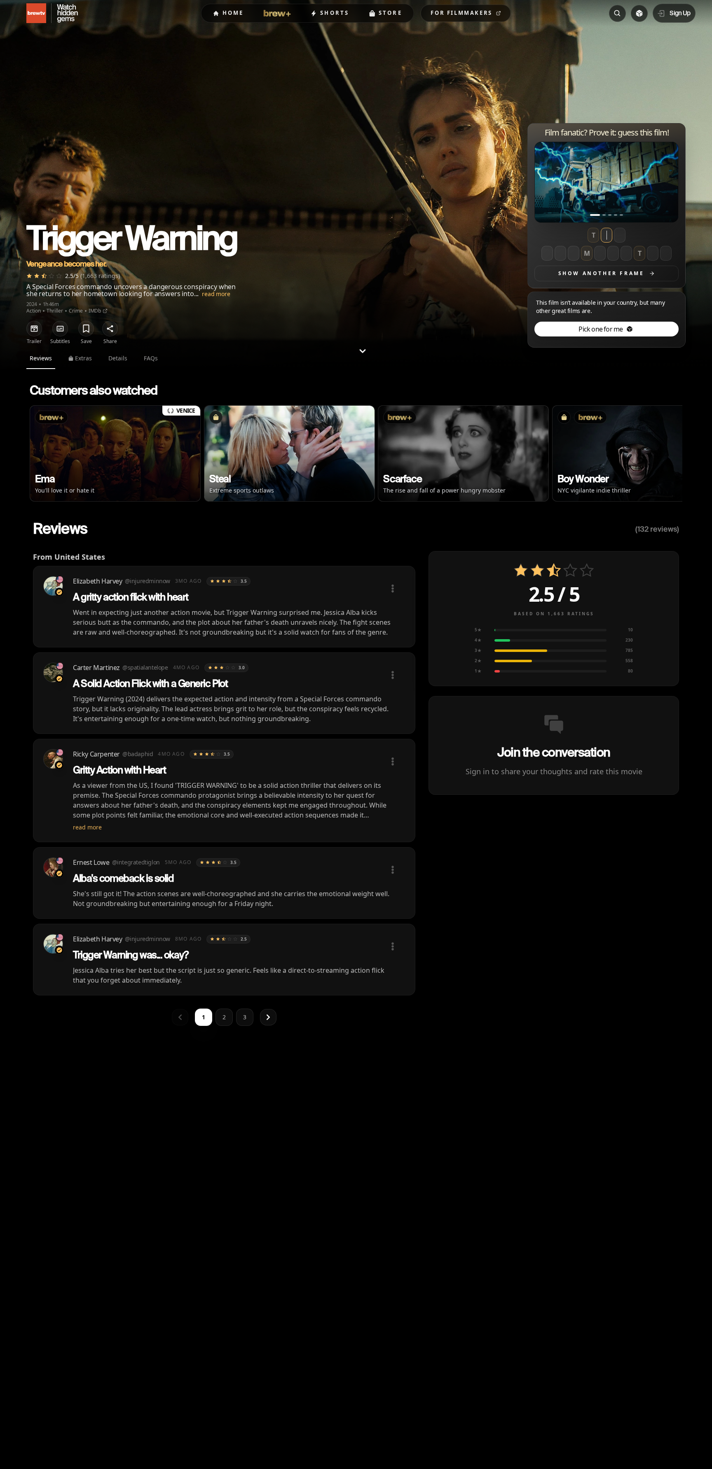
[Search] (617, 13)
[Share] (110, 328)
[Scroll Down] (362, 350)
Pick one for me (600, 329)
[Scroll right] (669, 455)
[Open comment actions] (393, 588)
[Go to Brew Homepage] (31, 13)
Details (117, 358)
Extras (83, 358)
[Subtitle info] (60, 328)
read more (216, 294)
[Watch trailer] (34, 328)
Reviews (41, 358)
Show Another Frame (601, 273)
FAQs (151, 358)
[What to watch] (639, 13)
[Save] (86, 328)
